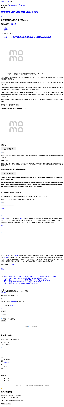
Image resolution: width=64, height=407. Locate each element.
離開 (9, 404)
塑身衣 (2, 208)
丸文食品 (15, 255)
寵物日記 (12, 305)
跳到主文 (3, 16)
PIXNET (20, 385)
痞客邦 (13, 301)
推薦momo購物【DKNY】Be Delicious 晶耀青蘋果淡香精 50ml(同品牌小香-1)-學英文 (27, 280)
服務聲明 (47, 385)
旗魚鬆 (6, 257)
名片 (5, 31)
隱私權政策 (40, 385)
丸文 (9, 255)
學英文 (2, 269)
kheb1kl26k (3, 292)
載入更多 (3, 311)
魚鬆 (2, 225)
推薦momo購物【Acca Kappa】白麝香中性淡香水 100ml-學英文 (21, 283)
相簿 (5, 27)
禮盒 (13, 264)
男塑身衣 (22, 218)
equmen (11, 218)
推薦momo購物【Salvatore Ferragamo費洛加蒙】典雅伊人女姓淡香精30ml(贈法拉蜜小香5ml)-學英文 (31, 276)
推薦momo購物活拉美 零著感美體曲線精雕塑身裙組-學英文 (28, 37)
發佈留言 (3, 320)
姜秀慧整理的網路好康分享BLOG (19, 12)
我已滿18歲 (3, 404)
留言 (16, 301)
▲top (2, 308)
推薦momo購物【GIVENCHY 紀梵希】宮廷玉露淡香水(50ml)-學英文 (22, 282)
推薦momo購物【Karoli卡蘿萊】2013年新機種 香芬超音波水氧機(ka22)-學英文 (25, 278)
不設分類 (13, 24)
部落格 (5, 29)
